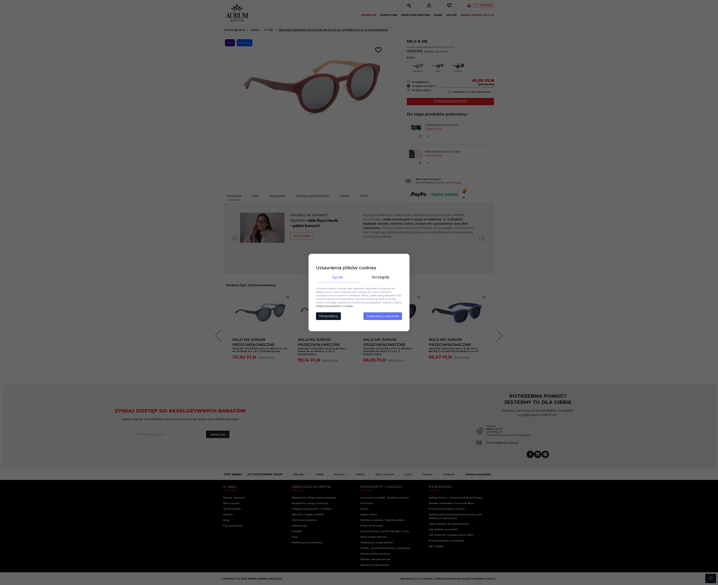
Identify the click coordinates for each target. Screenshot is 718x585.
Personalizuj (328, 316)
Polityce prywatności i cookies (334, 305)
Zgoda (337, 277)
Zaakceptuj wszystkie (383, 316)
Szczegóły (380, 277)
